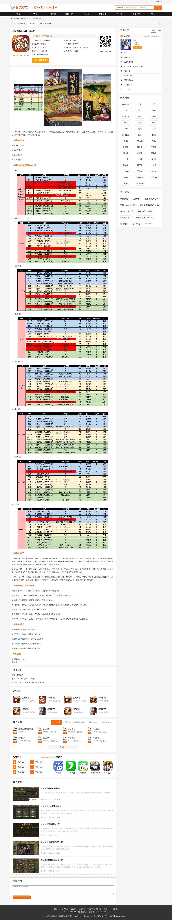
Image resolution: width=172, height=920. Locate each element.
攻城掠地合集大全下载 (34, 18)
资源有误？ (47, 757)
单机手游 (69, 14)
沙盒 (140, 116)
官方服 (140, 153)
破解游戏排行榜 (83, 912)
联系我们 (65, 909)
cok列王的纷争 (127, 57)
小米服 (126, 159)
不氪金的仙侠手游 (127, 205)
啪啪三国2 (126, 53)
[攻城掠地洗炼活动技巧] (26, 830)
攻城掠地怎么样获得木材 (51, 806)
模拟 (126, 123)
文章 (153, 14)
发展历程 (73, 909)
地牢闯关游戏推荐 (152, 199)
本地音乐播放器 (126, 211)
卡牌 (140, 104)
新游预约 (140, 183)
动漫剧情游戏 (125, 218)
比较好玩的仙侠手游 (144, 218)
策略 (154, 110)
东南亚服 (140, 177)
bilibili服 (126, 171)
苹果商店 (21, 762)
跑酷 (154, 123)
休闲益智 (126, 116)
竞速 (140, 129)
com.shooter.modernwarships (132, 66)
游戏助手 (124, 224)
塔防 (154, 116)
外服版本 (22, 23)
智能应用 (102, 14)
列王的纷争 (126, 85)
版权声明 (82, 909)
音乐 (140, 123)
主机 (35, 14)
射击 (140, 110)
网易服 (154, 147)
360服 (154, 165)
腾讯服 (126, 153)
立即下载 (137, 47)
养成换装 (126, 135)
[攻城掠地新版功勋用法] (26, 794)
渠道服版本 (45, 23)
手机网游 (52, 14)
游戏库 (24, 18)
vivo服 (153, 159)
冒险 (126, 110)
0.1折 (154, 141)
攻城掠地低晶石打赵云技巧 (52, 842)
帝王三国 (125, 89)
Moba (126, 129)
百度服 (140, 165)
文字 (140, 135)
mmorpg (148, 224)
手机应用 (86, 14)
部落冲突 (125, 71)
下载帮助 (90, 909)
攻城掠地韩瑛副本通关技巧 (52, 860)
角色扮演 (126, 104)
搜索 (158, 7)
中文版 (42, 54)
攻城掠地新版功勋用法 (50, 788)
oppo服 (140, 159)
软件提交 (107, 909)
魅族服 (126, 165)
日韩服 (126, 177)
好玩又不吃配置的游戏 (149, 205)
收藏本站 (159, 1)
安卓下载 (38, 762)
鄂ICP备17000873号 (102, 912)
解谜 (154, 135)
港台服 (154, 171)
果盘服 (140, 147)
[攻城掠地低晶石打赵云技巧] (26, 848)
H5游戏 (154, 177)
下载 (33, 23)
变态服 (140, 141)
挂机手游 (136, 224)
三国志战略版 (127, 80)
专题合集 (136, 14)
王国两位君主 (127, 62)
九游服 (126, 147)
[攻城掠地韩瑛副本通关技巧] (26, 866)
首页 (18, 14)
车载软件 (136, 199)
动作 (154, 104)
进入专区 (63, 747)
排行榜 (119, 14)
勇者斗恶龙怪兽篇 (145, 211)
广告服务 (98, 909)
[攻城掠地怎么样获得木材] (26, 812)
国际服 (140, 171)
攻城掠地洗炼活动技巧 (50, 824)
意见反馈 (115, 909)
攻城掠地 (25, 698)
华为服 (154, 153)
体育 (154, 129)
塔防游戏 (124, 199)
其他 (126, 141)
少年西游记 (126, 75)
